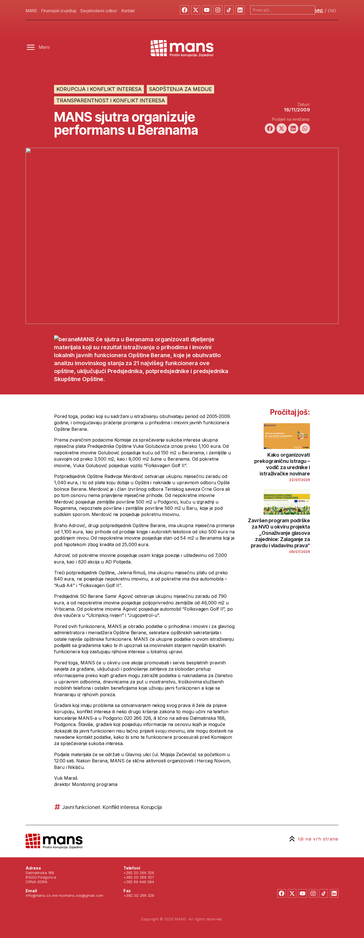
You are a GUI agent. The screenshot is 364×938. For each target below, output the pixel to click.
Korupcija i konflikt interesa (99, 89)
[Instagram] (218, 10)
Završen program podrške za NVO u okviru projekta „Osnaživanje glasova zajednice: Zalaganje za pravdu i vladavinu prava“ (279, 532)
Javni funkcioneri (81, 807)
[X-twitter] (195, 10)
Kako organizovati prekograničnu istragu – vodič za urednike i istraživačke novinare (282, 464)
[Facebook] (184, 10)
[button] (270, 128)
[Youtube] (206, 10)
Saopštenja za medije (180, 89)
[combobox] (282, 9)
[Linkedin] (240, 10)
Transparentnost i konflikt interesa (110, 100)
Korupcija (151, 807)
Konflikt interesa (120, 807)
